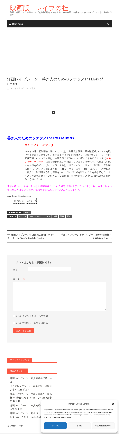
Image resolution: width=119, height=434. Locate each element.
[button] (113, 403)
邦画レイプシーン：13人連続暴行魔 (28, 378)
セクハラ (22, 216)
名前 (15, 269)
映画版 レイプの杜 (39, 8)
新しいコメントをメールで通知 (31, 316)
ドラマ (27, 212)
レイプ (47, 216)
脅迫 (69, 216)
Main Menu (17, 23)
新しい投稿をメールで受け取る (31, 322)
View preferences (103, 425)
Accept (55, 425)
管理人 (32, 88)
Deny (79, 425)
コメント (19, 278)
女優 (55, 216)
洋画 (62, 216)
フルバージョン (35, 216)
